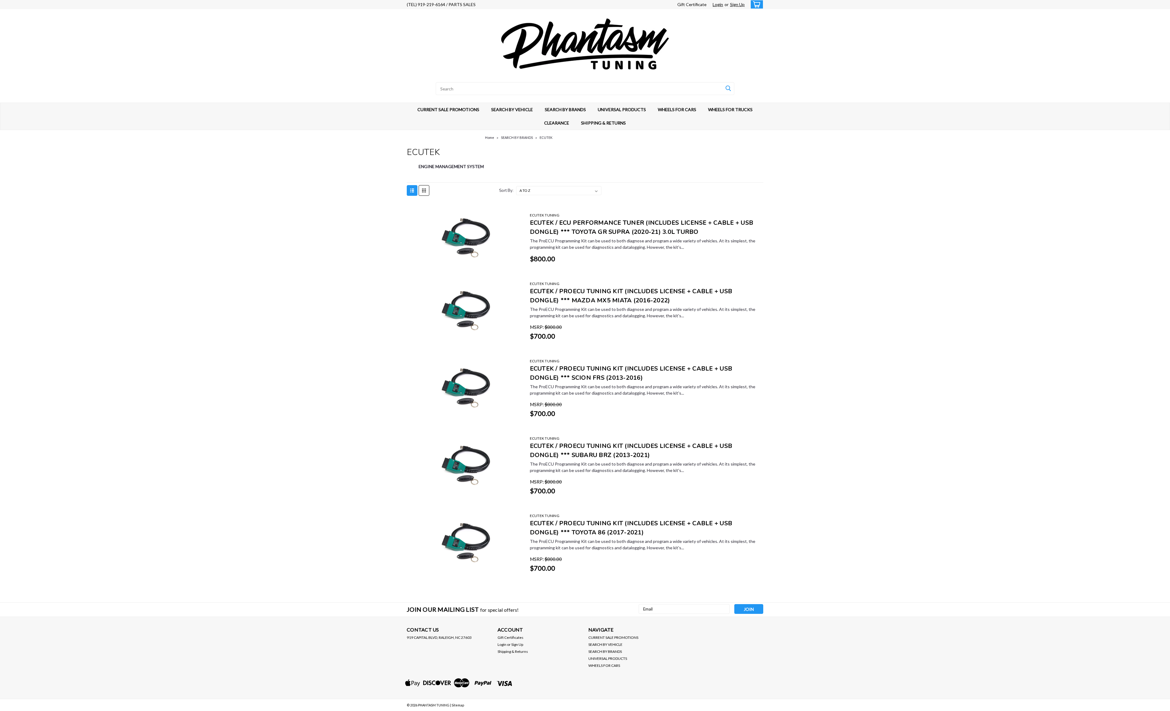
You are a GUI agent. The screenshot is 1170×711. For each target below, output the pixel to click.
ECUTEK (546, 137)
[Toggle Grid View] (424, 190)
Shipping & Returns (513, 651)
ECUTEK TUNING (544, 215)
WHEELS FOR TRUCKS (730, 109)
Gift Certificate (692, 4)
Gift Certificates (510, 637)
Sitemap (458, 705)
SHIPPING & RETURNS (603, 122)
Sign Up (737, 4)
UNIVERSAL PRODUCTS (622, 109)
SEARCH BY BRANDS (565, 109)
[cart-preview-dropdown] (755, 4)
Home (489, 137)
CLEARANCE (556, 122)
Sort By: (506, 190)
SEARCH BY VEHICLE (512, 109)
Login (718, 4)
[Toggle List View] (412, 190)
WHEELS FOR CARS (677, 109)
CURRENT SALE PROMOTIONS (448, 109)
